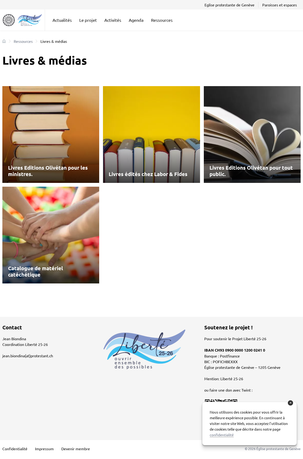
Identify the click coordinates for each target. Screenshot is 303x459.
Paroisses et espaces (279, 4)
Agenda (136, 20)
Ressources (162, 20)
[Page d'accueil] (4, 41)
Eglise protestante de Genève (229, 4)
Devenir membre (75, 448)
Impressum (44, 448)
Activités (112, 20)
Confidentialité (14, 448)
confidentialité (222, 435)
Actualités (62, 20)
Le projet (88, 20)
